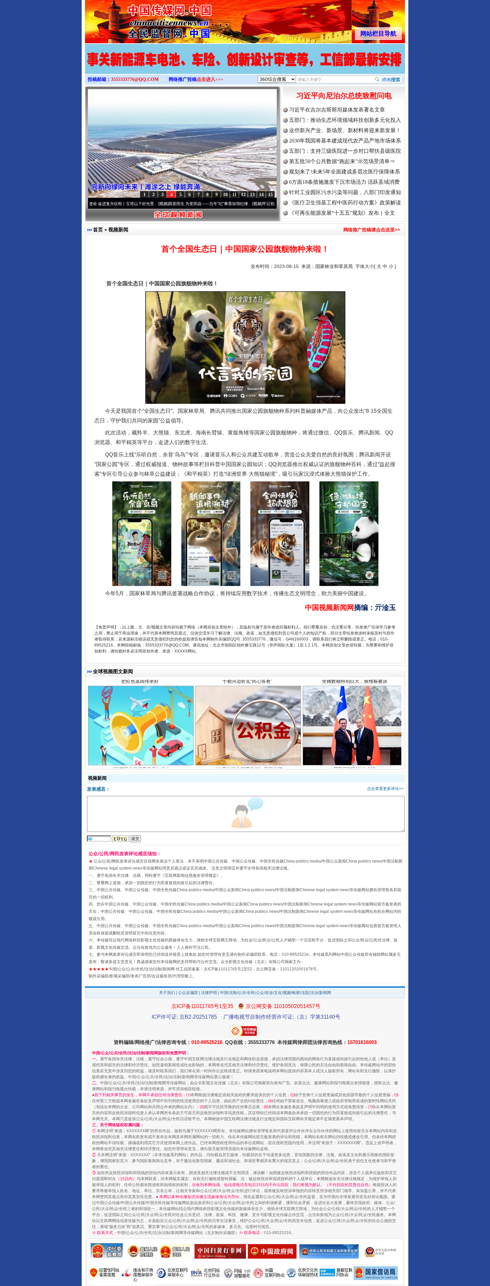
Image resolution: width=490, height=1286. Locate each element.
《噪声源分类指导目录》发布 (140, 710)
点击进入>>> (210, 79)
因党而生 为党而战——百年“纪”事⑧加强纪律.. (153, 203)
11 (234, 194)
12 (243, 194)
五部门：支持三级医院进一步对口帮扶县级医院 (345, 151)
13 (252, 194)
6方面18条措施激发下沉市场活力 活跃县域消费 (344, 182)
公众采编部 (188, 992)
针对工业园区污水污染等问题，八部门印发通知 (345, 192)
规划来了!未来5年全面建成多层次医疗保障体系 (344, 171)
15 (270, 194)
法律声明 (209, 992)
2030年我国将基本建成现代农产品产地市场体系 (345, 140)
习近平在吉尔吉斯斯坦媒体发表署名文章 (337, 110)
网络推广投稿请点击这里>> (371, 229)
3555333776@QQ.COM (135, 79)
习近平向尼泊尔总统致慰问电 (344, 96)
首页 (98, 229)
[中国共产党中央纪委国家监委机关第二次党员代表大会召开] (245, 66)
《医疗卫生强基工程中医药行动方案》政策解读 (345, 202)
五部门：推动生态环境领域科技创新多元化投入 (345, 120)
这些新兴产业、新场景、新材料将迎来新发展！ (345, 130)
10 (225, 194)
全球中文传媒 (140, 19)
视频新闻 (118, 229)
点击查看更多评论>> (385, 788)
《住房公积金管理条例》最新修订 (247, 710)
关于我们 (167, 992)
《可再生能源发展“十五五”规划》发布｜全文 (342, 213)
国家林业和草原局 (334, 266)
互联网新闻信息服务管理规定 (191, 875)
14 (261, 194)
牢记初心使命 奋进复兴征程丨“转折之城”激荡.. (247, 203)
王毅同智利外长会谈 (355, 710)
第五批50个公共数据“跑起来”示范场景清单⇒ (342, 161)
